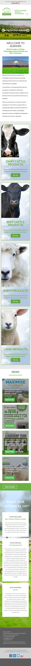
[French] (14, 3)
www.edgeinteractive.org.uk (22, 651)
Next (29, 30)
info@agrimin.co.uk (9, 638)
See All (15, 175)
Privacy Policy (17, 650)
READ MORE (10, 400)
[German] (16, 3)
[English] (12, 3)
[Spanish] (18, 3)
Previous (1, 30)
